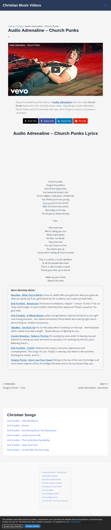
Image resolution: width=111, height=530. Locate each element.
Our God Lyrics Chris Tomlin (52, 487)
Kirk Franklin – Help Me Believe (22, 420)
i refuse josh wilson (49, 472)
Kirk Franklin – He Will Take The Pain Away (28, 449)
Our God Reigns (47, 490)
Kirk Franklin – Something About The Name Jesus (32, 430)
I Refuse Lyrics (62, 472)
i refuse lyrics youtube (50, 476)
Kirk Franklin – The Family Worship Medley (28, 440)
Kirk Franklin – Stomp (18, 425)
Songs (20, 26)
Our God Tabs (47, 501)
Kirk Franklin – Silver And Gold (22, 445)
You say (47, 202)
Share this (49, 121)
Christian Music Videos (22, 5)
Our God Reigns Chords (50, 494)
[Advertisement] (55, 158)
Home (11, 26)
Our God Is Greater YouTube (52, 483)
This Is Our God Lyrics (60, 501)
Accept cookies (32, 526)
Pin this (82, 121)
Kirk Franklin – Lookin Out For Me (24, 435)
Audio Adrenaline (62, 102)
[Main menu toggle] (105, 5)
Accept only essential (13, 526)
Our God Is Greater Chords (51, 479)
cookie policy (75, 522)
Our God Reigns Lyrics (50, 497)
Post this (32, 121)
